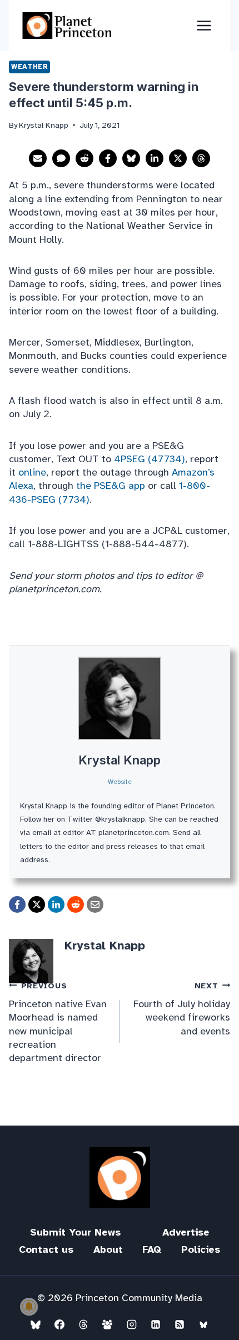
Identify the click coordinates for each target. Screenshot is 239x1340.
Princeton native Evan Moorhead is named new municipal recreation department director (58, 1022)
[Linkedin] (156, 1324)
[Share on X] (178, 158)
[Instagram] (132, 1324)
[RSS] (180, 1324)
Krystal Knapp (119, 760)
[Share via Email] (38, 158)
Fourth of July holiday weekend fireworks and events (181, 1009)
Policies (200, 1249)
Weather (29, 66)
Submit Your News (75, 1232)
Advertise (186, 1232)
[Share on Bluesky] (131, 158)
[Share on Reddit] (84, 158)
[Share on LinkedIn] (154, 158)
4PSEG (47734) (149, 459)
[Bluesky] (36, 1324)
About (108, 1249)
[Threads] (83, 1324)
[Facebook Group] (107, 1324)
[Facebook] (59, 1324)
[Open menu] (204, 25)
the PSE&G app (110, 485)
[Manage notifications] (29, 1307)
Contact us (46, 1249)
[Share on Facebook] (108, 158)
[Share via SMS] (61, 158)
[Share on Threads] (201, 158)
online (32, 472)
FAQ (151, 1249)
